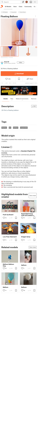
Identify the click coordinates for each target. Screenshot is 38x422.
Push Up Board (8, 214)
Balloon (5, 287)
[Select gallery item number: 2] (9, 233)
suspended (24, 127)
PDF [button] (34, 106)
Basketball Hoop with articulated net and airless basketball (28, 214)
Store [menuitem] (15, 6)
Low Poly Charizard (10, 237)
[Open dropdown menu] (35, 16)
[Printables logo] (2, 6)
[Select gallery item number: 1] (8, 233)
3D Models (5, 12)
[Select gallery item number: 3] (11, 233)
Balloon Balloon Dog (8, 265)
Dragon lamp (25, 237)
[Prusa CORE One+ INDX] (19, 90)
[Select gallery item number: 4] (30, 233)
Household (13, 12)
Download (20, 73)
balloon (15, 127)
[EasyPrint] (23, 2)
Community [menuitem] (28, 6)
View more (32, 195)
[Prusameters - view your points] (26, 2)
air (10, 127)
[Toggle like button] (4, 218)
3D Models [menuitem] (8, 6)
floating (4, 127)
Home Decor (23, 12)
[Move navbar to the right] (36, 6)
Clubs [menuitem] (20, 6)
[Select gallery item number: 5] (12, 283)
